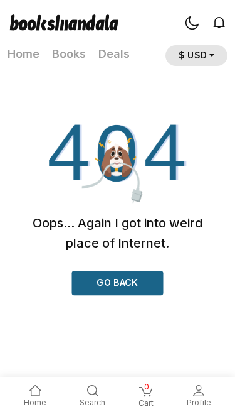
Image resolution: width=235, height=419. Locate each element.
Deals (114, 53)
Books (69, 53)
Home (23, 53)
